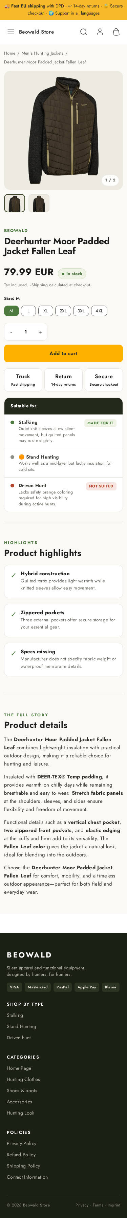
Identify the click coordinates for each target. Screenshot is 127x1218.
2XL (63, 311)
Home (9, 53)
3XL (81, 311)
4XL (99, 311)
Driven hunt (18, 1037)
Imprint (113, 1205)
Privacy (83, 1205)
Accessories (19, 1101)
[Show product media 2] (38, 203)
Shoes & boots (22, 1090)
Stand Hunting (21, 1026)
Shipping (39, 285)
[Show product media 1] (14, 203)
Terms (98, 1205)
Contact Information (27, 1177)
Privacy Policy (21, 1143)
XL (45, 311)
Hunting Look (21, 1112)
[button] (11, 32)
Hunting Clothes (23, 1079)
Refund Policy (21, 1154)
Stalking (15, 1015)
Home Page (19, 1068)
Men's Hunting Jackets (42, 53)
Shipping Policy (23, 1165)
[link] (100, 32)
